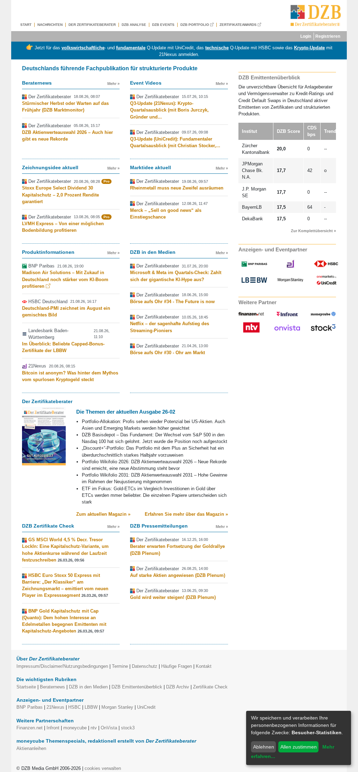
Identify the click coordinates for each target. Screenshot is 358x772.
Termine (120, 666)
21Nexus (55, 707)
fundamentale (130, 47)
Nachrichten (50, 25)
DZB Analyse (134, 25)
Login (305, 36)
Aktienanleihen (31, 748)
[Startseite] (316, 15)
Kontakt (204, 666)
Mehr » (113, 83)
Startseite (26, 686)
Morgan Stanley (117, 707)
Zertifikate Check (210, 686)
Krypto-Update (309, 47)
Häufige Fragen (176, 666)
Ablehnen (263, 747)
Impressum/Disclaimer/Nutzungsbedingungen (62, 666)
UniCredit (146, 707)
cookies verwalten (103, 768)
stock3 (128, 727)
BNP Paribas (29, 707)
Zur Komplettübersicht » (313, 231)
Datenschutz (144, 666)
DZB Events (163, 25)
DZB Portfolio (195, 25)
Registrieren (327, 36)
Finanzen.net (29, 727)
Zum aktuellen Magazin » (103, 514)
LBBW (91, 707)
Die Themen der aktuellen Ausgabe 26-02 (125, 412)
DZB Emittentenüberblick (137, 686)
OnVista (109, 727)
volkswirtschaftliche (83, 47)
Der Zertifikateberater (92, 25)
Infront (52, 727)
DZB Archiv (177, 686)
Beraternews (52, 686)
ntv (94, 727)
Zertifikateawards (239, 25)
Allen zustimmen (298, 747)
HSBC (74, 707)
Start (25, 25)
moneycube (75, 727)
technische (217, 47)
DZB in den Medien (88, 686)
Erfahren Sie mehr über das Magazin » (186, 514)
